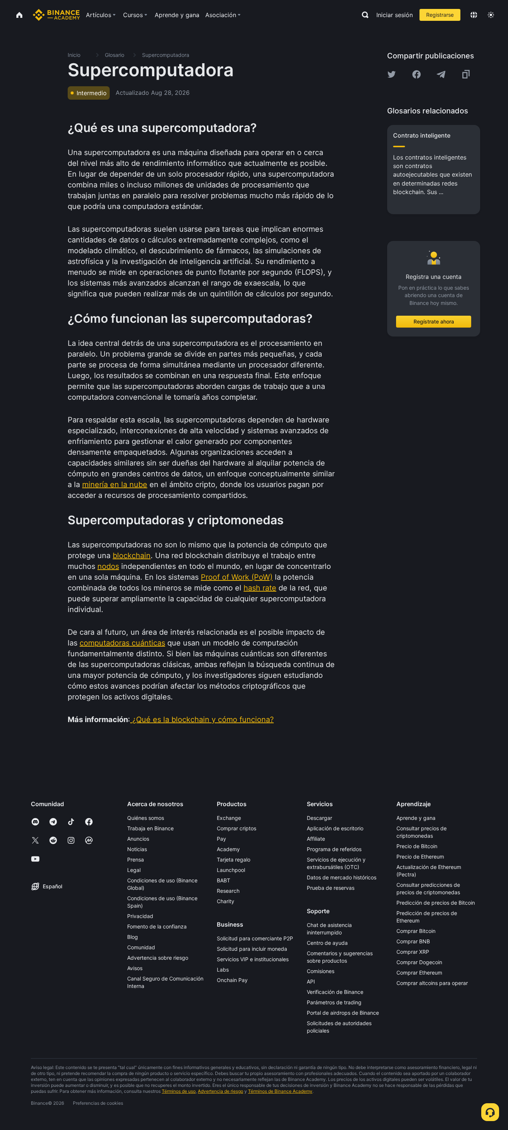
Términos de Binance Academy (280, 1091)
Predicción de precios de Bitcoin (435, 902)
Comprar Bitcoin (415, 931)
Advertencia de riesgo (220, 1091)
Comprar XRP (412, 952)
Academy (228, 849)
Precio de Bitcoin (416, 846)
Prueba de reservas (330, 888)
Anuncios (138, 839)
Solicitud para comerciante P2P (255, 938)
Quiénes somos (145, 818)
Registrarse (440, 15)
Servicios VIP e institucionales (253, 959)
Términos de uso (179, 1091)
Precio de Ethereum (420, 856)
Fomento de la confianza (157, 926)
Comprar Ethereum (419, 972)
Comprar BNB (413, 941)
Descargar (319, 818)
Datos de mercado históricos (341, 877)
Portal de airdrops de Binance (343, 1013)
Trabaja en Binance (150, 828)
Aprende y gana (415, 818)
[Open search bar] (363, 15)
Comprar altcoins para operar (432, 983)
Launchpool (231, 870)
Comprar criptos (236, 828)
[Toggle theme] (491, 14)
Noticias (137, 849)
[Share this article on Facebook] (416, 74)
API (311, 981)
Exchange (229, 818)
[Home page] (56, 15)
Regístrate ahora (434, 321)
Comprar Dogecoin (419, 962)
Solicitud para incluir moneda (252, 949)
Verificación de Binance (335, 992)
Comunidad (141, 947)
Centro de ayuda (327, 943)
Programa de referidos (334, 849)
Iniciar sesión (394, 15)
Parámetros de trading (334, 1002)
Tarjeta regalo (233, 859)
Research (228, 891)
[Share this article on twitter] (391, 74)
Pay (221, 839)
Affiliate (316, 839)
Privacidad (140, 916)
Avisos (134, 968)
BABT (223, 880)
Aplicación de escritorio (335, 828)
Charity (225, 901)
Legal (134, 870)
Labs (223, 969)
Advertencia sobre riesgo (157, 957)
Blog (132, 937)
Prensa (135, 859)
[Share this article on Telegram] (441, 74)
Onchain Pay (232, 980)
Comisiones (320, 971)
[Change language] (474, 15)
